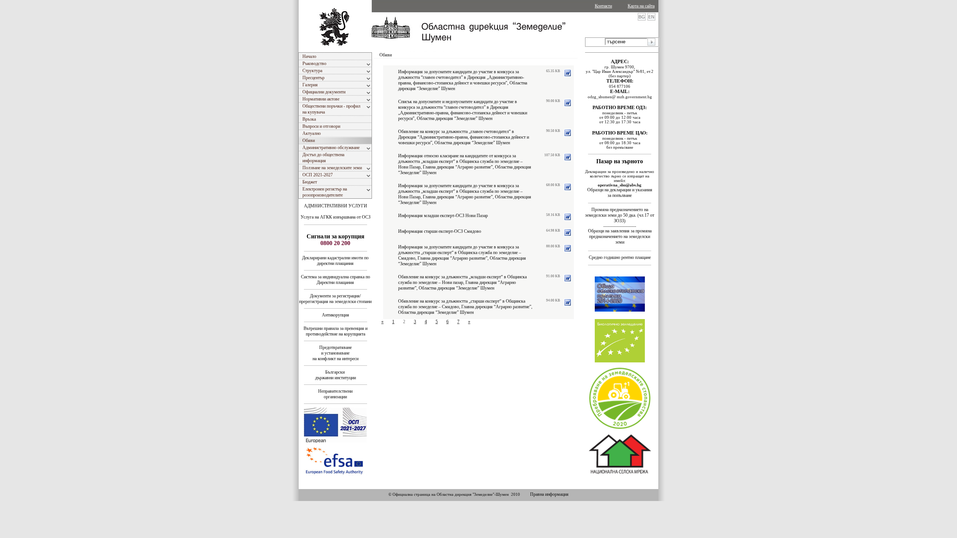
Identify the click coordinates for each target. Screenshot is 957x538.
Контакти (603, 6)
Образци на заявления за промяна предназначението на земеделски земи (620, 236)
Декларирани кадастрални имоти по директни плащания (335, 260)
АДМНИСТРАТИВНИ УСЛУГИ (335, 205)
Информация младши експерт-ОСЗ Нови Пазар (443, 215)
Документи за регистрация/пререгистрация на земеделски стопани (335, 298)
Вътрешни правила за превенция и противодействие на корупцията (335, 331)
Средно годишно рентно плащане (620, 257)
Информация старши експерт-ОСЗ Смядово (439, 231)
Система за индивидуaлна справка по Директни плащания (335, 279)
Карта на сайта (641, 6)
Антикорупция (335, 315)
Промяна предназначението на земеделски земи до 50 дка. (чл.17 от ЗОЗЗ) (619, 215)
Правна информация (549, 494)
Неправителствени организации (335, 394)
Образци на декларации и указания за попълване (619, 192)
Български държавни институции (335, 375)
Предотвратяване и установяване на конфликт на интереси (336, 353)
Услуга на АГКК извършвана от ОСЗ (335, 217)
